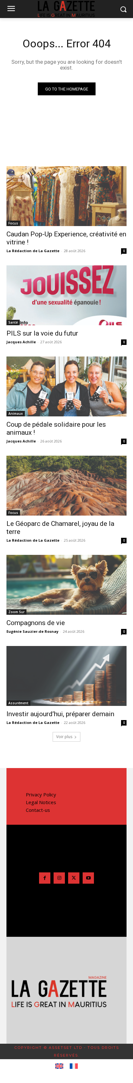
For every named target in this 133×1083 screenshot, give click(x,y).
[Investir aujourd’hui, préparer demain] (66, 676)
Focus (13, 223)
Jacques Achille (21, 341)
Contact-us (38, 810)
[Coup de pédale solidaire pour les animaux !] (66, 386)
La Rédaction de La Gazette (32, 250)
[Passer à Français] (73, 1066)
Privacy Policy (41, 794)
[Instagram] (59, 878)
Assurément (18, 703)
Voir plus (64, 736)
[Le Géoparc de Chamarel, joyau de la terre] (66, 486)
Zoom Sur (16, 612)
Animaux (15, 413)
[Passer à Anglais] (59, 1066)
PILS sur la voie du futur (42, 333)
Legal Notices (41, 802)
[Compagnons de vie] (66, 585)
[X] (73, 878)
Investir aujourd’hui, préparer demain (60, 714)
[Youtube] (88, 878)
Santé (13, 322)
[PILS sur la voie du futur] (66, 295)
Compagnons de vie (35, 623)
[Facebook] (44, 878)
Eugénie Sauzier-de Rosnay (32, 631)
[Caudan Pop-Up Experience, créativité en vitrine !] (66, 196)
